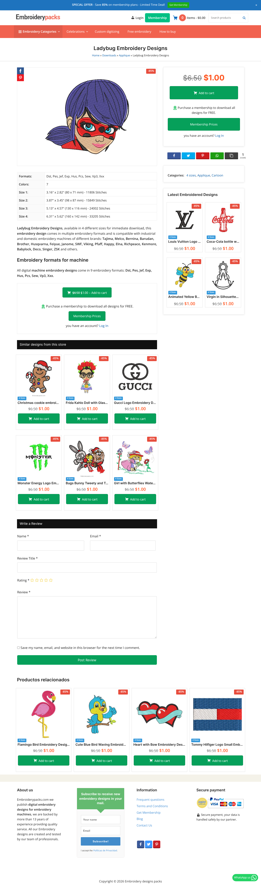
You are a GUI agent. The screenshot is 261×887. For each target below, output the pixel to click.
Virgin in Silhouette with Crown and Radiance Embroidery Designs (223, 297)
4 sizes (191, 175)
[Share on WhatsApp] (217, 155)
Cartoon (217, 175)
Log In (103, 325)
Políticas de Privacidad (105, 850)
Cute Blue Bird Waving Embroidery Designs (101, 745)
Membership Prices (87, 316)
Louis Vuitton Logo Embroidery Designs (184, 242)
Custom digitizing (107, 31)
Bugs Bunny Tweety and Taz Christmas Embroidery (87, 483)
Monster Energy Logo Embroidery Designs (39, 483)
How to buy (168, 31)
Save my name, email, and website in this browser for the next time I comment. (80, 647)
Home (96, 55)
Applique (124, 55)
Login (139, 18)
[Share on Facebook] (174, 155)
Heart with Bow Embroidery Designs (159, 745)
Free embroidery (139, 31)
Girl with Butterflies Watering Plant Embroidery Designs (135, 483)
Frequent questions (150, 799)
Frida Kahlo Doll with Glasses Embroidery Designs (87, 403)
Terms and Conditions (152, 806)
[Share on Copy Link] (231, 155)
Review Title (27, 558)
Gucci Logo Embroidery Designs (135, 403)
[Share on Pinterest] (202, 155)
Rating (23, 580)
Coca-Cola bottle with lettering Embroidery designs (223, 242)
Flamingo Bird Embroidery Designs (44, 745)
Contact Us (144, 825)
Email (95, 536)
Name (23, 536)
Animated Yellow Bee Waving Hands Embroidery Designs (184, 297)
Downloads (109, 55)
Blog (140, 819)
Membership (157, 18)
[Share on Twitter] (188, 155)
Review (23, 592)
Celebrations (75, 31)
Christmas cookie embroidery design (39, 403)
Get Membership (148, 812)
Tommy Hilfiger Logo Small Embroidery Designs (217, 745)
